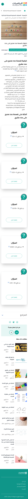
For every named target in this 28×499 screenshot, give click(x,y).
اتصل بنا (24, 489)
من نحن (24, 481)
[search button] (2, 4)
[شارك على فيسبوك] (10, 322)
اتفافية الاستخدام (21, 487)
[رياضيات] (20, 4)
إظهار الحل (14, 145)
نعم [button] (17, 332)
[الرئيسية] (24, 10)
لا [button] (11, 332)
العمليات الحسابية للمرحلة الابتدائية (12, 11)
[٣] (11, 136)
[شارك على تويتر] (13, 322)
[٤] (11, 208)
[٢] (15, 70)
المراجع (23, 315)
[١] (16, 70)
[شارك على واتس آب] (17, 322)
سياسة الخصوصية (21, 484)
